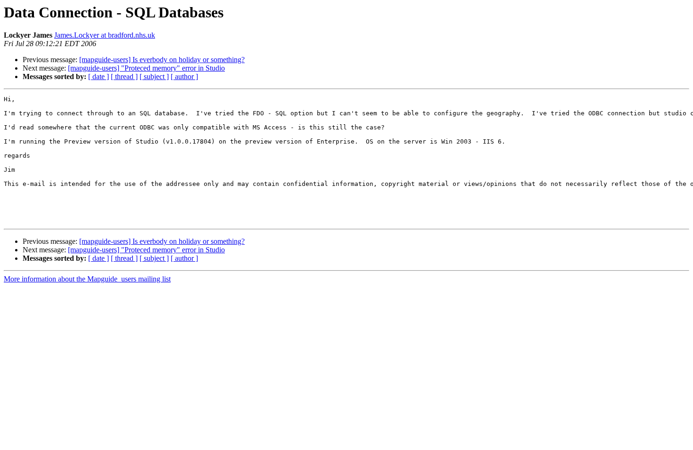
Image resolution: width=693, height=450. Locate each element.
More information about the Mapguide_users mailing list (87, 279)
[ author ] (184, 76)
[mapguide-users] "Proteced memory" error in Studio (146, 68)
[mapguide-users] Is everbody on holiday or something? (162, 60)
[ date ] (98, 76)
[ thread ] (124, 76)
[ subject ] (154, 76)
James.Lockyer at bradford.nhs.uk (104, 35)
